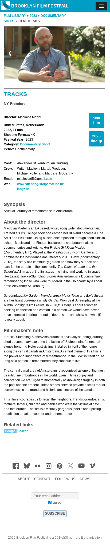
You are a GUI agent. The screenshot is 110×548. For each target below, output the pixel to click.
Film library (15, 16)
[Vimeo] (92, 466)
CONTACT (42, 479)
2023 (33, 16)
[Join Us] (16, 466)
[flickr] (37, 466)
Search (22, 431)
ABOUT (24, 479)
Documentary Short (35, 144)
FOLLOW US (65, 479)
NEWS (85, 479)
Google (10, 431)
